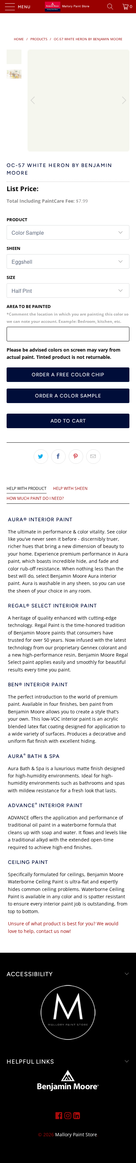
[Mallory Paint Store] (68, 6)
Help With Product (27, 488)
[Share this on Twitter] (41, 456)
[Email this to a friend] (93, 456)
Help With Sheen (70, 488)
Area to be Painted (67, 313)
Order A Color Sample (68, 396)
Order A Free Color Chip (68, 375)
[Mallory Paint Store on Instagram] (67, 1115)
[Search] (113, 7)
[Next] (123, 101)
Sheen (13, 248)
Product (17, 219)
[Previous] (33, 101)
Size (11, 277)
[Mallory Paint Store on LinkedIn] (76, 1115)
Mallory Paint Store (76, 1134)
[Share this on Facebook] (58, 456)
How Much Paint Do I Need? (35, 498)
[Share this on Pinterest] (76, 456)
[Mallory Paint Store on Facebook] (58, 1115)
